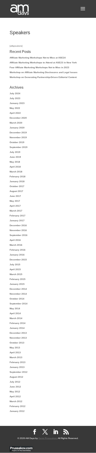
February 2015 (17, 279)
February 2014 (17, 323)
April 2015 (15, 269)
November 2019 (18, 137)
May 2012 (15, 391)
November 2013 (18, 338)
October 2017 (17, 186)
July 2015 (15, 264)
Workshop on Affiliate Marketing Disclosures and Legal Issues (43, 72)
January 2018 (17, 181)
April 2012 (15, 396)
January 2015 (17, 284)
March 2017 (16, 211)
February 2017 (17, 215)
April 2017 (15, 206)
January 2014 (17, 328)
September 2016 (18, 235)
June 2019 (15, 157)
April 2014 (15, 313)
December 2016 (18, 225)
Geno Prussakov (47, 438)
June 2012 (15, 386)
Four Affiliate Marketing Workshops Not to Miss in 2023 (39, 67)
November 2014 (18, 294)
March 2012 (16, 401)
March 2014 (16, 318)
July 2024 (15, 93)
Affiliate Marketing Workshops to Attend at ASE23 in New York (43, 62)
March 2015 (16, 274)
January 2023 (17, 103)
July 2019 (15, 152)
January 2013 (17, 367)
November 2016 (18, 230)
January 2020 (17, 127)
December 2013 (18, 333)
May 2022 (15, 108)
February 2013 (17, 362)
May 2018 (15, 162)
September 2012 (18, 372)
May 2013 (15, 347)
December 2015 (18, 259)
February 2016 (17, 250)
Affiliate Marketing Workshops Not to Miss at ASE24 (38, 57)
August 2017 (16, 191)
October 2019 (17, 142)
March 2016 (16, 245)
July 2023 (15, 98)
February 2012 (17, 406)
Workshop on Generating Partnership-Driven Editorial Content (43, 77)
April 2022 (15, 113)
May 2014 (15, 308)
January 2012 (17, 411)
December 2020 (18, 118)
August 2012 (16, 377)
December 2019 (18, 132)
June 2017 (15, 196)
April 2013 (15, 352)
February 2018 (17, 176)
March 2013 (16, 357)
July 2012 (15, 382)
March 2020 (16, 123)
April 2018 (15, 167)
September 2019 (18, 147)
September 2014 (18, 303)
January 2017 (17, 220)
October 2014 (17, 298)
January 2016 (17, 254)
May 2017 (15, 201)
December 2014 (18, 289)
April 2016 (15, 240)
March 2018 (16, 171)
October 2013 (17, 342)
